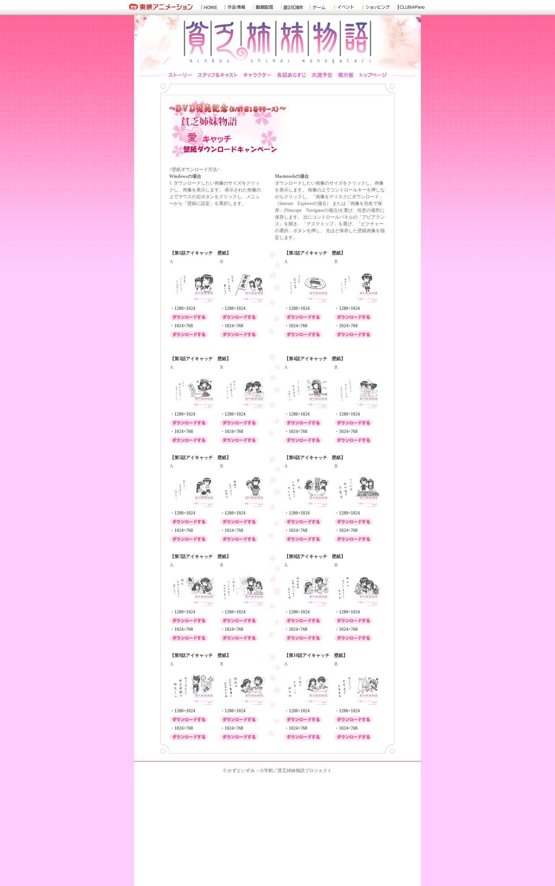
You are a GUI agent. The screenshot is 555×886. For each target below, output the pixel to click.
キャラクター (257, 74)
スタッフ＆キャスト (217, 74)
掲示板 (346, 74)
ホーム (372, 74)
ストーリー (181, 74)
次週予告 (322, 74)
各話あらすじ (291, 74)
